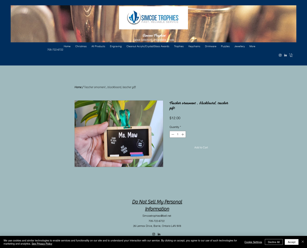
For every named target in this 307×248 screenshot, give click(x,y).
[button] (291, 55)
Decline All (274, 242)
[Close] (303, 242)
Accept (291, 242)
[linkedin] (285, 55)
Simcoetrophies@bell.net (156, 215)
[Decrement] (172, 134)
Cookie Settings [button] (253, 242)
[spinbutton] (178, 134)
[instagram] (280, 55)
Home (77, 87)
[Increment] (183, 134)
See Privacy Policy (42, 243)
